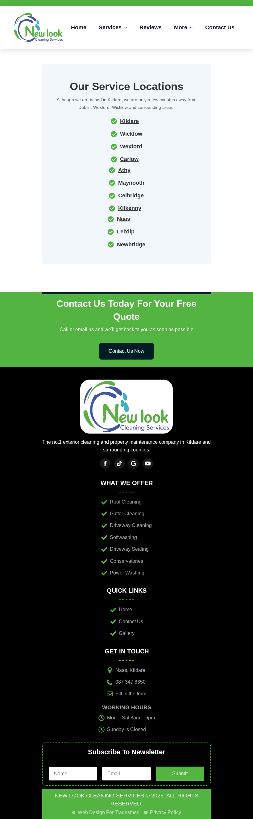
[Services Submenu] (127, 27)
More (180, 27)
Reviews (150, 27)
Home (78, 27)
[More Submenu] (193, 27)
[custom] (119, 463)
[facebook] (105, 463)
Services (110, 27)
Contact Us (219, 27)
